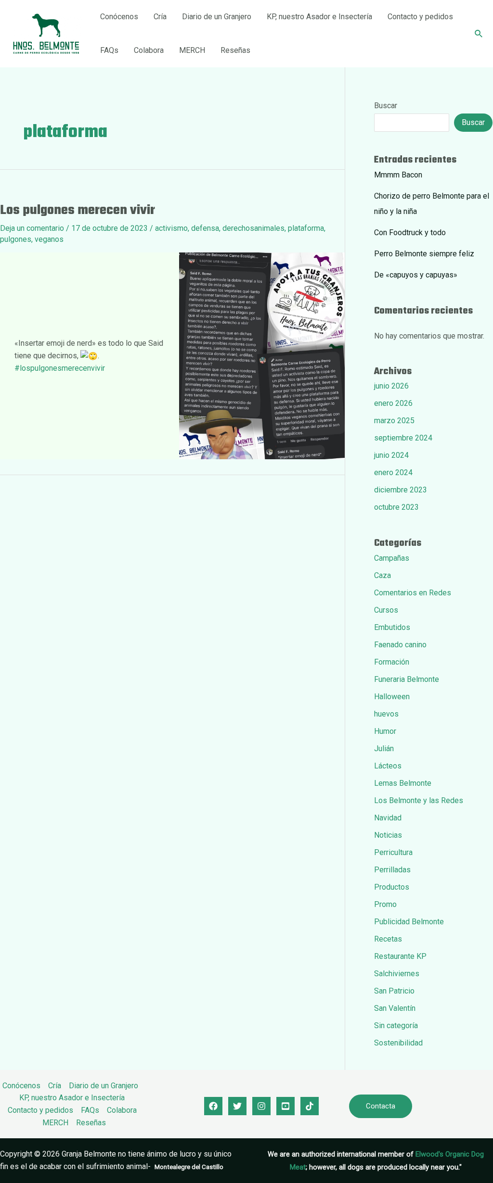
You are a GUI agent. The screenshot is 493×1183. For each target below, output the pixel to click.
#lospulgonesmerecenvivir (59, 368)
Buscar (385, 105)
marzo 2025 (394, 420)
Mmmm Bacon (398, 174)
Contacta (380, 1106)
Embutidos (392, 627)
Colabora (149, 50)
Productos (391, 887)
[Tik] (309, 1106)
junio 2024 (391, 455)
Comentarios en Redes (412, 592)
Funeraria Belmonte (406, 679)
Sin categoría (396, 1025)
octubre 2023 (396, 507)
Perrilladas (392, 869)
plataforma (306, 228)
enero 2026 (393, 403)
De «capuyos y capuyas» (415, 274)
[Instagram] (261, 1106)
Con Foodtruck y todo (410, 232)
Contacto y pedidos (420, 16)
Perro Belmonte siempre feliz (424, 253)
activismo (171, 228)
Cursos (386, 610)
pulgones (15, 239)
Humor (385, 731)
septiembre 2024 (403, 437)
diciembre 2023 (400, 489)
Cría (160, 16)
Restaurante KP (400, 956)
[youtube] (285, 1106)
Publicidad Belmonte (409, 921)
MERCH (192, 50)
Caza (382, 575)
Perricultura (393, 852)
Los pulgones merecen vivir (77, 210)
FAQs (109, 50)
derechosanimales (253, 228)
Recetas (388, 939)
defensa (205, 228)
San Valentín (394, 1008)
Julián (384, 748)
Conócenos (119, 16)
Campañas (391, 558)
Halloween (392, 696)
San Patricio (394, 990)
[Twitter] (237, 1106)
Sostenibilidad (398, 1042)
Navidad (388, 817)
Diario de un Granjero (216, 16)
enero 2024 (393, 472)
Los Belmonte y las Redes (418, 800)
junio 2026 (391, 385)
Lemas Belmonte (402, 783)
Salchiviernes (396, 973)
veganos (49, 239)
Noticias (388, 835)
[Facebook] (213, 1106)
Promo (385, 904)
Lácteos (388, 765)
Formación (391, 662)
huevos (386, 713)
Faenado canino (400, 644)
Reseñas (235, 50)
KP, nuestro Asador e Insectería (319, 16)
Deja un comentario (32, 228)
